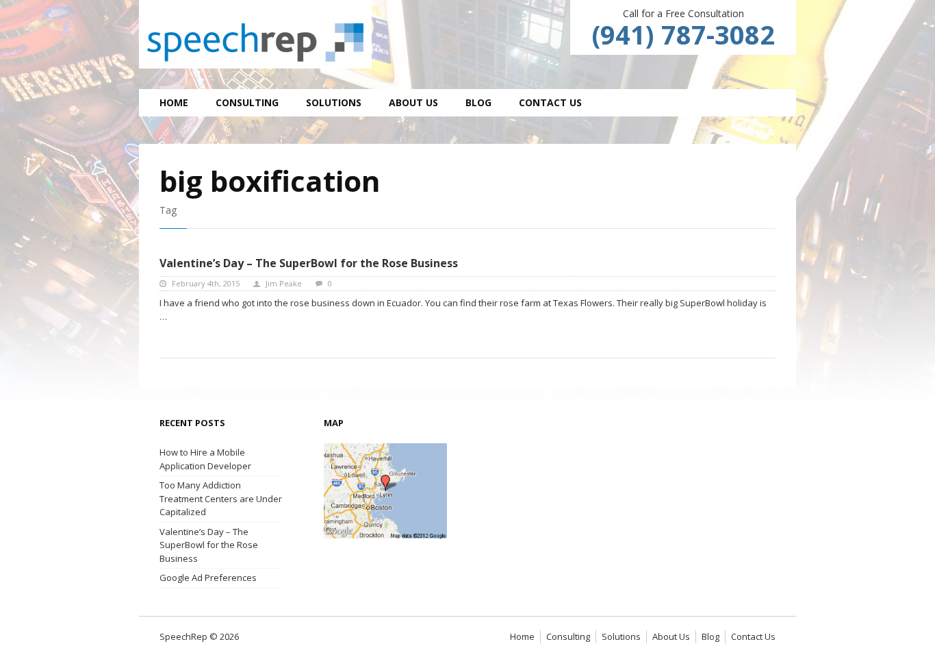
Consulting (247, 102)
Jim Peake (284, 283)
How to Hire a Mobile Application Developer (205, 459)
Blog (478, 102)
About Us (413, 102)
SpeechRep (255, 34)
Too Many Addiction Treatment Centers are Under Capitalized (220, 498)
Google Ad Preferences (208, 577)
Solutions (333, 102)
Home (173, 102)
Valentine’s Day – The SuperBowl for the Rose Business (308, 263)
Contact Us (550, 102)
